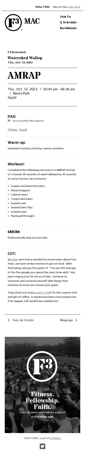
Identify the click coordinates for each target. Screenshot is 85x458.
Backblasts (68, 28)
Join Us (65, 16)
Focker (12, 129)
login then (73, 6)
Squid (23, 129)
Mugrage (67, 320)
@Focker (13, 259)
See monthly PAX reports (28, 120)
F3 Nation (55, 438)
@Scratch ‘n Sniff (41, 292)
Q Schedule (68, 22)
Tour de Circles (22, 320)
